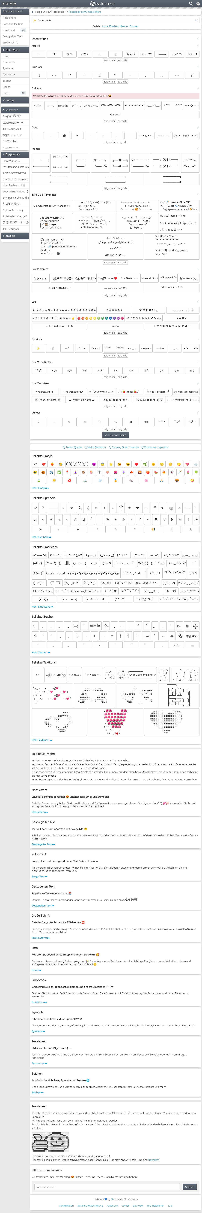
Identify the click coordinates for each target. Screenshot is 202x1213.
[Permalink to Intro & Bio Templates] (198, 194)
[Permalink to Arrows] (198, 45)
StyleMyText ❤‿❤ (13, 122)
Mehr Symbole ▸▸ (42, 536)
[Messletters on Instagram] (7, 3)
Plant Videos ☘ (11, 160)
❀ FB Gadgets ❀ (12, 128)
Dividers (114, 26)
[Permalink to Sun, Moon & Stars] (198, 362)
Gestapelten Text (12, 36)
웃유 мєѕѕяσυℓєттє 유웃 (16, 166)
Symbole (8, 68)
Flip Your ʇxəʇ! (10, 141)
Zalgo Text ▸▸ (39, 876)
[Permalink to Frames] (198, 148)
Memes (124, 26)
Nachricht (153, 1159)
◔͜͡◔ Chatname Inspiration (154, 447)
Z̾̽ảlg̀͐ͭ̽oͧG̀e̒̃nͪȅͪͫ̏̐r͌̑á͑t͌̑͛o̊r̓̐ (11, 116)
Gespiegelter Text (13, 23)
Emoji (6, 56)
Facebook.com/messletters (85, 11)
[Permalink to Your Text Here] (198, 383)
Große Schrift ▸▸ (41, 937)
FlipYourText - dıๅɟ (13, 210)
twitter (125, 1205)
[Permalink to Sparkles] (198, 339)
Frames (134, 26)
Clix (112, 1199)
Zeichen (7, 80)
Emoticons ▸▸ (39, 1002)
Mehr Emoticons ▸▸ (42, 606)
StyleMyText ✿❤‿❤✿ (15, 216)
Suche (6, 93)
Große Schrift (10, 42)
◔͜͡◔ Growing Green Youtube (123, 447)
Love (105, 26)
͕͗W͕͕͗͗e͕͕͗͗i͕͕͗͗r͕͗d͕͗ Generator (12, 135)
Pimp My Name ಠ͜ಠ (14, 185)
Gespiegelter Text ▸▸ (43, 844)
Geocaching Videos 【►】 (16, 191)
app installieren (155, 1205)
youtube (138, 1205)
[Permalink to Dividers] (198, 88)
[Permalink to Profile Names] (198, 269)
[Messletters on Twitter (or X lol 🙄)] (10, 3)
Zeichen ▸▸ (38, 1092)
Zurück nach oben (115, 435)
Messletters (9, 17)
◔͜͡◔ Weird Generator (95, 447)
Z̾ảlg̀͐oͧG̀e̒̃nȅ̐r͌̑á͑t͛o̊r (12, 204)
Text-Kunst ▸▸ (39, 1063)
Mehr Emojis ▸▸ (40, 487)
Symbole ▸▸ (38, 1031)
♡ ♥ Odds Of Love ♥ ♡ (16, 179)
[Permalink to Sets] (198, 301)
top (170, 1205)
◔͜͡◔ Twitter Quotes (72, 447)
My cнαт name (11, 147)
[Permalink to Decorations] (198, 38)
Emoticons (9, 62)
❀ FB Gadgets (11, 228)
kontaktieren (66, 1205)
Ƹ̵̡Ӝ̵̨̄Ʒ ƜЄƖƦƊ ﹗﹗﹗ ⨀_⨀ (16, 222)
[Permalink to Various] (198, 412)
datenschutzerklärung (90, 1205)
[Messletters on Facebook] (3, 3)
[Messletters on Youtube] (14, 3)
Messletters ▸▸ (40, 812)
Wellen (6, 86)
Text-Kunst (9, 74)
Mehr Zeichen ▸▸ (41, 652)
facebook (112, 1205)
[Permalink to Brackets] (198, 67)
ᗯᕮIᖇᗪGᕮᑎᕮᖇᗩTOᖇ (14, 173)
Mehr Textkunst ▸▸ (42, 740)
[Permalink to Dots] (198, 127)
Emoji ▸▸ (36, 970)
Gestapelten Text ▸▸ (43, 905)
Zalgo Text (9, 30)
